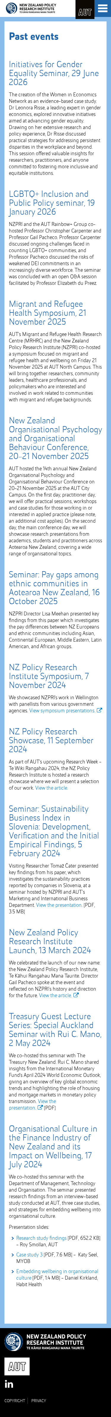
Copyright (14, 1401)
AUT (84, 9)
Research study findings (41, 1238)
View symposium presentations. (62, 711)
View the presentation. (59, 905)
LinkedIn (9, 1384)
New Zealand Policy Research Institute (31, 8)
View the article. (51, 788)
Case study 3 (29, 1255)
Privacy (38, 1401)
